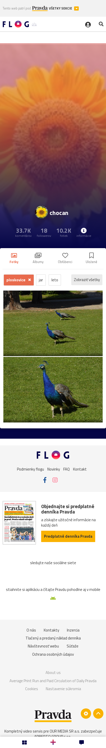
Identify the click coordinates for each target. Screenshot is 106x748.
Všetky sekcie (61, 8)
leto (54, 280)
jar (41, 280)
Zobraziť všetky (87, 280)
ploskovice (16, 280)
